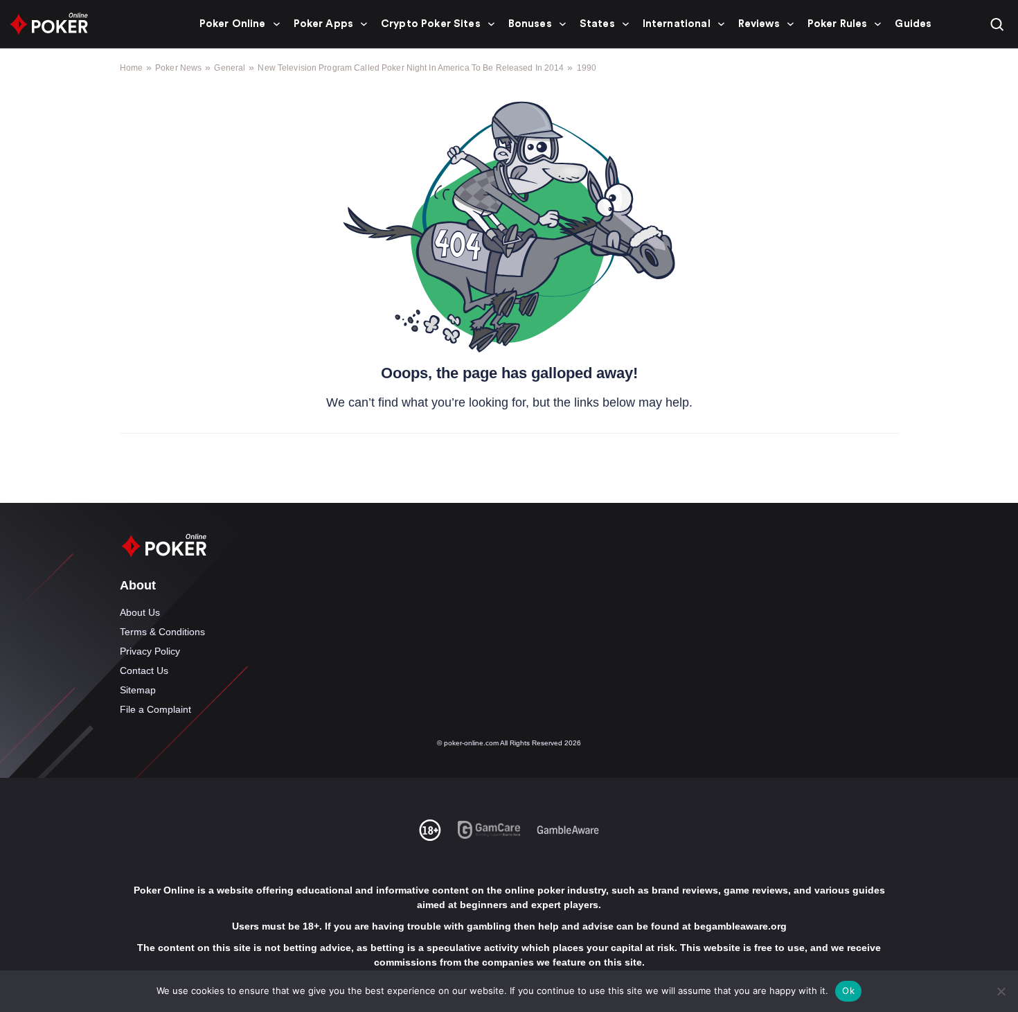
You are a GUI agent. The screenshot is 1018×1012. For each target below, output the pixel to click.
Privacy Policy (150, 651)
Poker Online (232, 24)
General (229, 68)
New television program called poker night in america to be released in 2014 (411, 68)
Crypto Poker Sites (431, 24)
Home (131, 68)
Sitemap (138, 689)
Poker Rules (837, 24)
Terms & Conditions (162, 631)
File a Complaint (155, 709)
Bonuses (530, 24)
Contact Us (144, 670)
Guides (913, 24)
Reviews (759, 24)
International (677, 24)
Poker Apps (324, 24)
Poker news (178, 68)
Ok (848, 990)
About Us (140, 612)
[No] (1001, 991)
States (597, 24)
